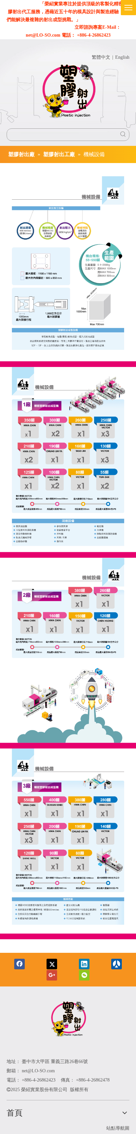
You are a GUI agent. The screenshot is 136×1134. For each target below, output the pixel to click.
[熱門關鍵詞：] (123, 135)
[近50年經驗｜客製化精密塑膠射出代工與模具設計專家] (68, 92)
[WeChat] (84, 975)
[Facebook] (19, 964)
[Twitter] (52, 964)
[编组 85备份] (68, 1020)
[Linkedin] (84, 964)
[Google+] (52, 975)
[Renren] (116, 964)
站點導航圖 (117, 1128)
